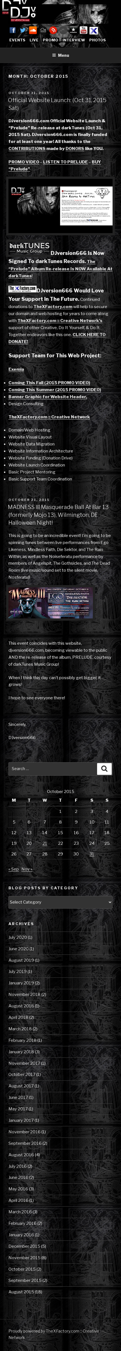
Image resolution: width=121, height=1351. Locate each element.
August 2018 (21, 1005)
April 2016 (18, 1200)
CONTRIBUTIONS (27, 148)
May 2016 (18, 1188)
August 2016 (21, 1154)
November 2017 (24, 1063)
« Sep (13, 869)
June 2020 (18, 948)
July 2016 (17, 1166)
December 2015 (24, 1246)
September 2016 (25, 1143)
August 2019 (21, 960)
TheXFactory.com (52, 306)
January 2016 (21, 1234)
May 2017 (18, 1108)
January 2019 (21, 983)
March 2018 (20, 1028)
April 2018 (18, 1017)
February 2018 (22, 1040)
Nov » (26, 869)
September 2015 (25, 1280)
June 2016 (18, 1177)
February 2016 (22, 1223)
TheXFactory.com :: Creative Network (49, 416)
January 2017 (21, 1120)
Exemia (16, 369)
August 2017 (21, 1086)
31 (91, 854)
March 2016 (20, 1211)
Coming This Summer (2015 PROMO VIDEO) (54, 389)
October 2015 (22, 1269)
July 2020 (17, 937)
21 (44, 843)
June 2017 (18, 1097)
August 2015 (21, 1291)
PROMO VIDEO (23, 162)
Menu (63, 55)
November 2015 (24, 1257)
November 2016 (24, 1131)
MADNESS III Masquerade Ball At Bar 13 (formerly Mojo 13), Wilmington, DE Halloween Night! (58, 515)
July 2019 (17, 971)
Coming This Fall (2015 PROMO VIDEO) (49, 382)
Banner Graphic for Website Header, (47, 396)
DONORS (75, 148)
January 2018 (21, 1051)
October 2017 (21, 1074)
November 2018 (24, 994)
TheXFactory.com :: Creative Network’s (59, 320)
